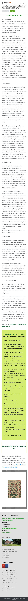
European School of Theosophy (8, 576)
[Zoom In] (14, 471)
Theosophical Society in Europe (9, 574)
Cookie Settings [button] (5, 11)
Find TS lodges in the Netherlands (9, 582)
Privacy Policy (14, 599)
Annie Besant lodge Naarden (8, 580)
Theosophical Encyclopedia (8, 588)
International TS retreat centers (9, 586)
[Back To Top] (24, 597)
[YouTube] (3, 566)
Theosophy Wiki (5, 590)
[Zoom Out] (12, 471)
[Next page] (5, 471)
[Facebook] (6, 566)
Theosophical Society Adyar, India (9, 572)
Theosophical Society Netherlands (9, 578)
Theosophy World (6, 584)
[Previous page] (3, 471)
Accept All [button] (12, 11)
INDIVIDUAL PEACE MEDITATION (14, 334)
